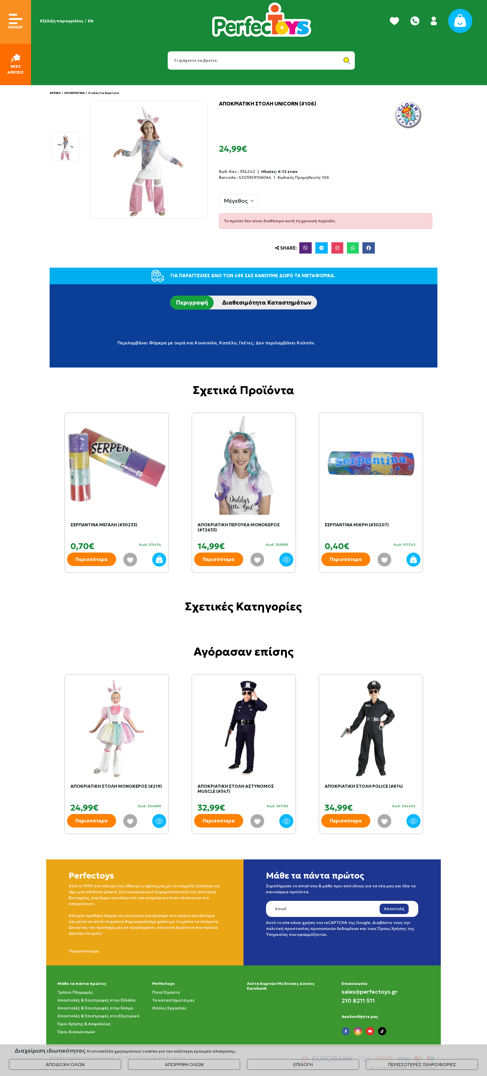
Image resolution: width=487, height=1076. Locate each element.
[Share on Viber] (305, 248)
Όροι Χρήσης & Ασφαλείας (84, 1023)
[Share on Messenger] (321, 248)
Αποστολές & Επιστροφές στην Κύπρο (95, 1008)
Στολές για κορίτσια (103, 93)
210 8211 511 (358, 1000)
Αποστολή (394, 908)
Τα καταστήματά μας (173, 1000)
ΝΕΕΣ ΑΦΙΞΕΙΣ (15, 69)
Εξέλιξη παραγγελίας (61, 20)
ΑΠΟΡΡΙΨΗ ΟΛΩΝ (184, 1064)
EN (90, 20)
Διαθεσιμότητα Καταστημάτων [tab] (266, 302)
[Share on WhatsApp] (353, 248)
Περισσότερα (92, 559)
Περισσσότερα (84, 951)
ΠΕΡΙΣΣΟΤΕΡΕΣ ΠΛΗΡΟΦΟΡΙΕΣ (422, 1064)
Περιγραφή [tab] (192, 302)
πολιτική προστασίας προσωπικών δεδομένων (312, 928)
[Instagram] (337, 248)
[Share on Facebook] (368, 248)
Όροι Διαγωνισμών (76, 1031)
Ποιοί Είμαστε (166, 992)
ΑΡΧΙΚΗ (55, 93)
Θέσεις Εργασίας (169, 1008)
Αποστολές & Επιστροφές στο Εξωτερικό (98, 1015)
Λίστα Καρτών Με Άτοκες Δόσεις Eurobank (281, 986)
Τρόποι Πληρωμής (75, 992)
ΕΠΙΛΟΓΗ (303, 1064)
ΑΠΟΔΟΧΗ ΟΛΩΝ (65, 1064)
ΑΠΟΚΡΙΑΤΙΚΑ (74, 93)
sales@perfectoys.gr (370, 991)
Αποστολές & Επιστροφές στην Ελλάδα (96, 1000)
